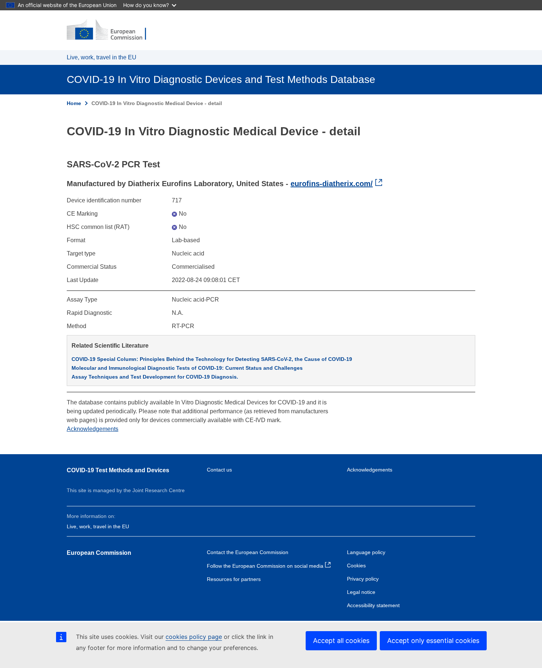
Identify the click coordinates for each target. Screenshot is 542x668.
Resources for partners (234, 579)
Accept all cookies (341, 640)
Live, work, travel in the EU (101, 57)
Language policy (366, 552)
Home (74, 103)
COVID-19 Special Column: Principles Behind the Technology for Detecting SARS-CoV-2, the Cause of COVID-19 (212, 359)
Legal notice (361, 592)
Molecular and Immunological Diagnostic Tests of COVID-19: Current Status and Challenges (187, 368)
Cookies (356, 565)
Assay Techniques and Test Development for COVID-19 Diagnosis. (155, 377)
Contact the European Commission (247, 552)
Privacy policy (363, 579)
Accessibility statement (373, 605)
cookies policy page (194, 636)
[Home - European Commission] (111, 30)
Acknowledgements (92, 429)
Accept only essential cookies (433, 640)
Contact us (219, 470)
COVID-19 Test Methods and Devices (118, 470)
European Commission (99, 553)
